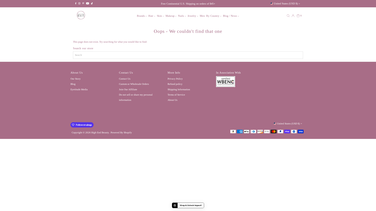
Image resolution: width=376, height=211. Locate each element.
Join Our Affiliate (128, 89)
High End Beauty (100, 132)
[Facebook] (75, 3)
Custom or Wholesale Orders (134, 84)
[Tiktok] (91, 3)
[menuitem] (142, 15)
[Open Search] (288, 15)
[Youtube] (87, 3)
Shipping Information (179, 89)
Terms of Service (176, 94)
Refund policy (175, 84)
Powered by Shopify (121, 132)
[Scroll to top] (370, 205)
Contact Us (124, 78)
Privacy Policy (175, 78)
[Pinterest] (83, 3)
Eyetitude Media (79, 89)
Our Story (75, 78)
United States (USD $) (286, 3)
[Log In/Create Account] (293, 15)
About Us (172, 100)
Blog (72, 84)
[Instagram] (79, 3)
